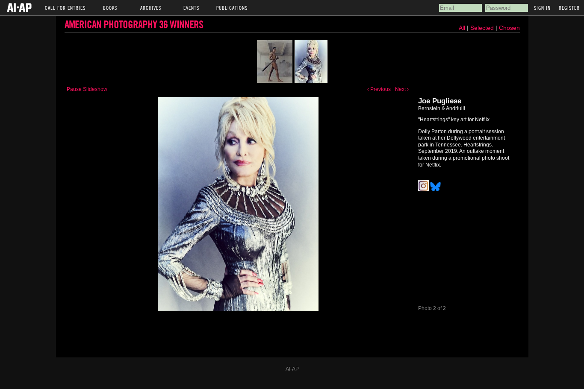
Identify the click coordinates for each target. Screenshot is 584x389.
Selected (483, 27)
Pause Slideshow (87, 89)
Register (569, 7)
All (462, 27)
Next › (402, 89)
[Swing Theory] (275, 61)
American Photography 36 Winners (134, 24)
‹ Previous (379, 89)
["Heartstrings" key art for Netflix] (311, 61)
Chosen (509, 27)
